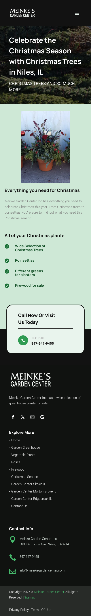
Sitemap (30, 597)
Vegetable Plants (23, 455)
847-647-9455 (42, 344)
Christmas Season (24, 477)
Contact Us (19, 506)
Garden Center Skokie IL (28, 484)
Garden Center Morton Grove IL (33, 491)
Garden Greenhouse (25, 448)
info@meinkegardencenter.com (41, 570)
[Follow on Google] (42, 417)
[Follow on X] (23, 417)
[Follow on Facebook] (13, 417)
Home (15, 440)
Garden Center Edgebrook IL (31, 499)
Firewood (17, 469)
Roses (16, 462)
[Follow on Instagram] (32, 417)
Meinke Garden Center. (49, 592)
